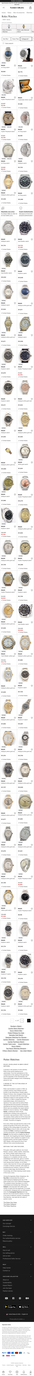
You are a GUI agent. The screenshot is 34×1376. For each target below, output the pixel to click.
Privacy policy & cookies (16, 1319)
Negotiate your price (7, 212)
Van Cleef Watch (26, 1051)
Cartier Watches (8, 1040)
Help (4, 1264)
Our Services (7, 1220)
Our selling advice (9, 1253)
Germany (24, 1365)
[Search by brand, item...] (3, 7)
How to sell (6, 1250)
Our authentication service (11, 1238)
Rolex (9, 13)
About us (6, 1280)
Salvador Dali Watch (16, 1035)
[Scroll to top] (29, 1020)
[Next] (22, 1020)
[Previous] (12, 1020)
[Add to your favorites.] (15, 66)
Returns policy (7, 1241)
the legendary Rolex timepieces (17, 1176)
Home (4, 13)
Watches (29, 13)
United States (18, 1365)
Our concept (7, 1223)
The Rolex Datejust (9, 1204)
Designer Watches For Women (16, 1037)
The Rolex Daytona (9, 1206)
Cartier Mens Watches (16, 1028)
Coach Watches (23, 1044)
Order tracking (7, 1235)
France (3, 1365)
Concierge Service (9, 1226)
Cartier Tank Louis (9, 1044)
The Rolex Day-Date (10, 1202)
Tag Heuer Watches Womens (16, 1048)
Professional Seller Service (11, 1259)
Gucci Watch (16, 1046)
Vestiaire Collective (10, 1276)
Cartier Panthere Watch (16, 1042)
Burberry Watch (16, 1026)
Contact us (6, 1271)
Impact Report (7, 1285)
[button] (30, 7)
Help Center (7, 1268)
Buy (4, 1232)
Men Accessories (18, 13)
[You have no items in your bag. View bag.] (30, 7)
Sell (4, 1247)
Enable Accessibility (17, 1)
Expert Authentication (26, 212)
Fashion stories (8, 1291)
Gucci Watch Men (16, 1031)
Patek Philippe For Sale (16, 1033)
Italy (17, 1366)
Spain (29, 1365)
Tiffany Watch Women (10, 1051)
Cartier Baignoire (23, 1040)
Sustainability (7, 1282)
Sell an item (6, 1256)
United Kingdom (10, 1365)
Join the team (7, 1288)
